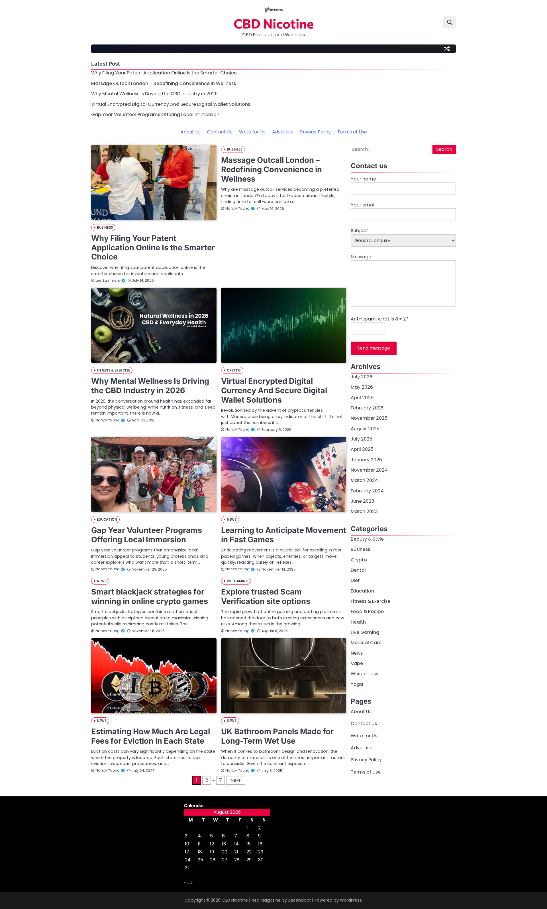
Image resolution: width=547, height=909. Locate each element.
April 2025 (362, 449)
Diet (355, 580)
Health (358, 622)
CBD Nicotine (274, 23)
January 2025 (366, 459)
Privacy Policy (315, 132)
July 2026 (361, 377)
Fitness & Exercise (113, 370)
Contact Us (219, 132)
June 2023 (362, 501)
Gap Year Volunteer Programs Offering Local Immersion (155, 114)
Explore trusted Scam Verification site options (265, 596)
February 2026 (367, 408)
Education (107, 519)
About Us (190, 132)
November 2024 (369, 470)
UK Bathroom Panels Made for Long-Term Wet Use (277, 736)
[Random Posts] (447, 48)
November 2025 (369, 418)
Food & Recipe (367, 611)
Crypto (234, 370)
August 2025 (365, 428)
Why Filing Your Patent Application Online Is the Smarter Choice (164, 73)
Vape (357, 663)
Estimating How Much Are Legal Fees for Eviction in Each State (150, 736)
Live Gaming (237, 581)
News (231, 519)
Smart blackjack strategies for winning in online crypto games (149, 596)
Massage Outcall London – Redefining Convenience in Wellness (163, 83)
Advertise (282, 132)
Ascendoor (299, 900)
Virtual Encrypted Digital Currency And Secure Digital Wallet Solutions (170, 104)
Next (235, 780)
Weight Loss (364, 674)
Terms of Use (352, 132)
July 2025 (361, 439)
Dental (358, 570)
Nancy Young (237, 208)
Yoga (357, 684)
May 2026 (362, 387)
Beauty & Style (367, 539)
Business (105, 227)
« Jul (188, 882)
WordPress (351, 900)
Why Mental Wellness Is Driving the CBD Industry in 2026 (154, 93)
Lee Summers (107, 280)
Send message (373, 348)
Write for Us (252, 132)
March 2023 (364, 511)
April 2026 (362, 397)
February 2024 (367, 491)
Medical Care (366, 643)
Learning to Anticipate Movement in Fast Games (283, 534)
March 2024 (364, 480)
